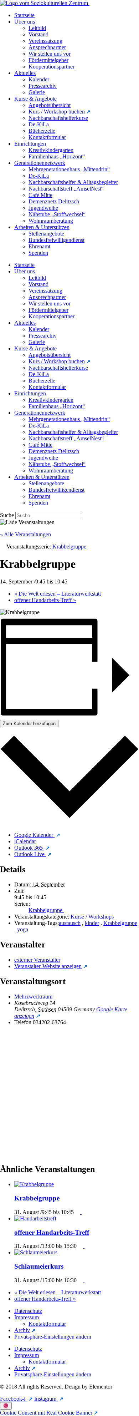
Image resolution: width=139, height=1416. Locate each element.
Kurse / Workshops (92, 917)
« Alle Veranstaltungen (25, 534)
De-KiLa (39, 124)
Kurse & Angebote (35, 99)
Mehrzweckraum (33, 996)
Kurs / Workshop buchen (57, 111)
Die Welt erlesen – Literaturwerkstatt (57, 594)
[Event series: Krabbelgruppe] (79, 1212)
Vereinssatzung (45, 41)
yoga (22, 929)
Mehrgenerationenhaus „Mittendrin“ (69, 169)
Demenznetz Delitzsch (54, 201)
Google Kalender (34, 835)
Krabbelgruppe (46, 910)
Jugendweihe (43, 208)
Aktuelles (25, 73)
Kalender (39, 79)
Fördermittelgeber (48, 60)
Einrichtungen (30, 144)
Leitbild (37, 28)
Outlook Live (30, 854)
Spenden (38, 253)
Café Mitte (40, 195)
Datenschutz (28, 1311)
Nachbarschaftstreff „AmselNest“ (66, 189)
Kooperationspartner (51, 67)
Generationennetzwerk (39, 163)
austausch (70, 923)
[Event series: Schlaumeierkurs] (82, 1280)
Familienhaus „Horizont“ (57, 156)
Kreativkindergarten (51, 150)
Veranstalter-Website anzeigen (48, 966)
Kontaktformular (47, 137)
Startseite (24, 15)
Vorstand (38, 34)
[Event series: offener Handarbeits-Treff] (82, 1246)
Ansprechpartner (47, 47)
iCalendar (25, 841)
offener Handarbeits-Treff (45, 600)
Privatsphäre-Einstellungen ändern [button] (52, 1337)
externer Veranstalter (37, 960)
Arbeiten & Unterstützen (42, 227)
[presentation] (34, 1184)
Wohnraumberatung (51, 221)
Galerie (37, 92)
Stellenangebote (46, 234)
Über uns (24, 22)
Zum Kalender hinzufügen (29, 723)
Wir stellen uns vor (50, 54)
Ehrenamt (39, 246)
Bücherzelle (42, 131)
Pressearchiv (43, 86)
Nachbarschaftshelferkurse (58, 118)
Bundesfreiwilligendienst (56, 240)
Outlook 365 (29, 848)
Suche (7, 515)
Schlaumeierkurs (38, 1266)
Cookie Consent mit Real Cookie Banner (46, 1413)
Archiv (22, 1330)
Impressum (26, 1317)
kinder (92, 923)
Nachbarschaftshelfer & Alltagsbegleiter (73, 182)
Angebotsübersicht (50, 105)
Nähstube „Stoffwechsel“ (57, 214)
